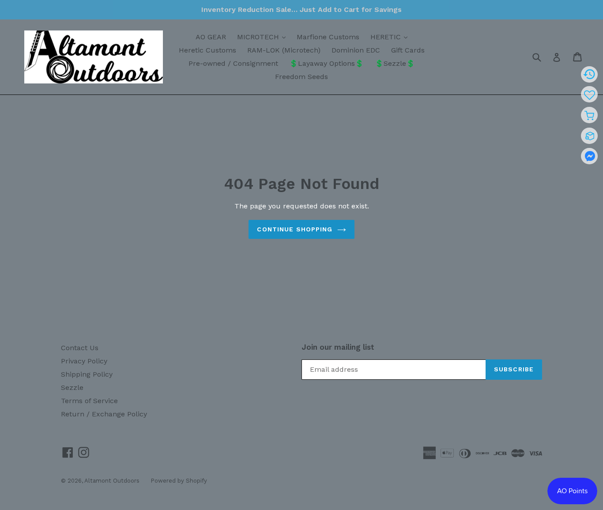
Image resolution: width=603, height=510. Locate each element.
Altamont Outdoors (111, 480)
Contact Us (79, 348)
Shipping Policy (87, 374)
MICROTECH (263, 36)
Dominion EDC (356, 50)
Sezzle (72, 387)
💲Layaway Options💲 (326, 63)
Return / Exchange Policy (104, 414)
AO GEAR (211, 37)
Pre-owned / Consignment (233, 63)
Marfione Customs (328, 37)
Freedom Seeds (301, 76)
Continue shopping (294, 229)
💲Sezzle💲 (395, 63)
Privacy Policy (84, 361)
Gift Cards (408, 50)
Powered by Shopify (179, 480)
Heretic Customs (207, 50)
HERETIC (391, 36)
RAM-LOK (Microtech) (283, 50)
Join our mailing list (338, 347)
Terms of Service (89, 401)
